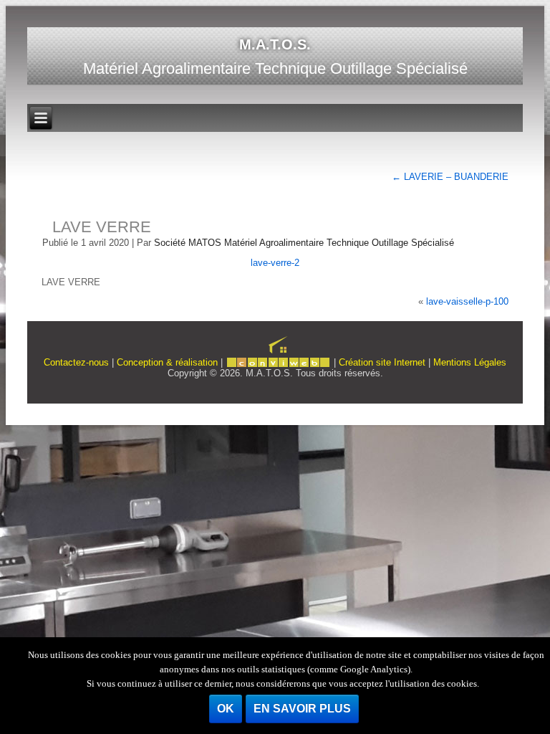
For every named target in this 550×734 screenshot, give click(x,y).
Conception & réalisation (167, 362)
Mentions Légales (469, 362)
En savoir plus (302, 708)
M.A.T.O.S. (275, 44)
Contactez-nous (76, 362)
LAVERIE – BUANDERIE (450, 176)
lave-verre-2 (275, 262)
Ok (225, 708)
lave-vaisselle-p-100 (467, 301)
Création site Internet (382, 362)
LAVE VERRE (101, 227)
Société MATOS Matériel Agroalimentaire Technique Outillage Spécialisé (304, 242)
